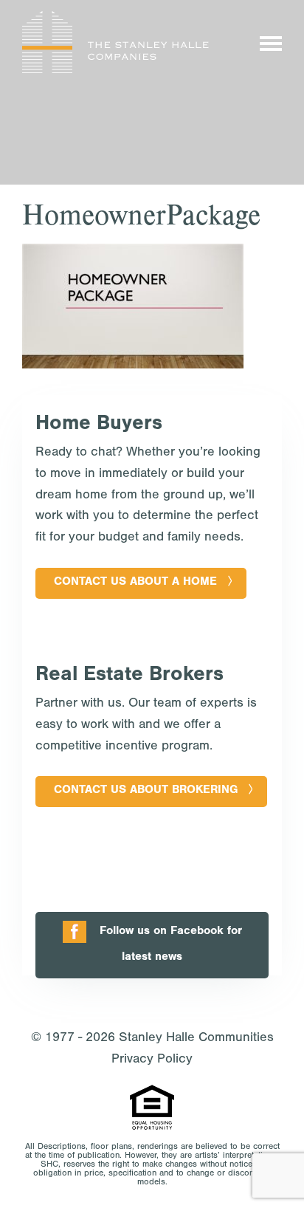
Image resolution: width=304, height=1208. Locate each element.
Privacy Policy (152, 1060)
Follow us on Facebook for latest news (171, 945)
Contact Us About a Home (135, 582)
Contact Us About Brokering (146, 791)
